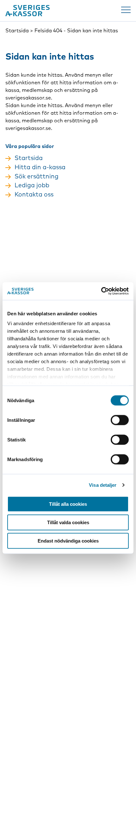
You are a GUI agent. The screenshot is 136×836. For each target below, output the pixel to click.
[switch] (120, 420)
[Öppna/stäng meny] (126, 9)
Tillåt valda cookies (68, 522)
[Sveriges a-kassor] (27, 10)
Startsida (17, 30)
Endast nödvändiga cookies (68, 540)
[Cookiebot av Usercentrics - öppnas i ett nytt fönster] (101, 291)
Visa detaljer (102, 485)
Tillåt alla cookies (68, 503)
